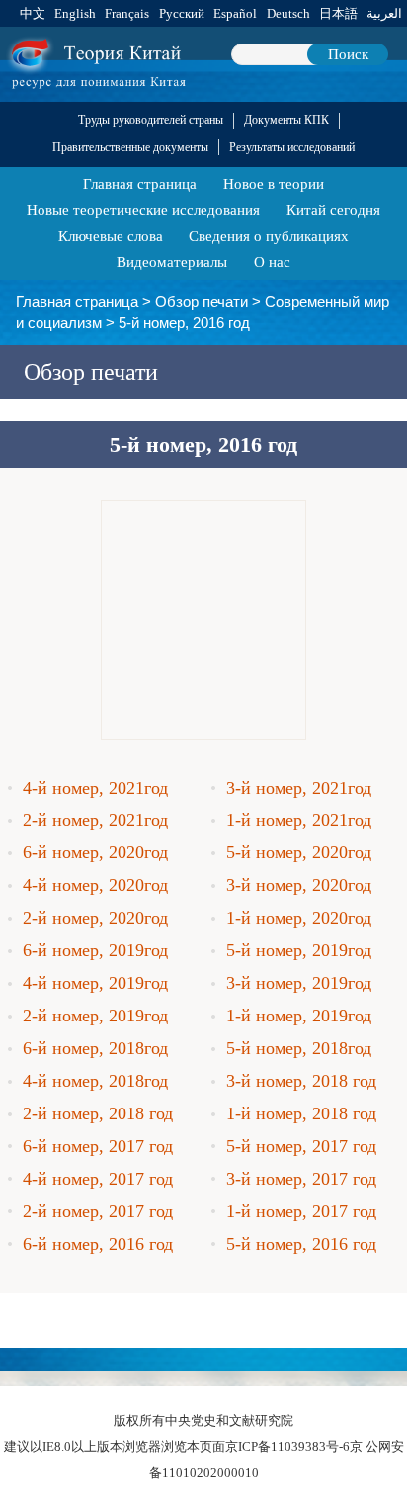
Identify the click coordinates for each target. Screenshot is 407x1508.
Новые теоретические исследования (143, 209)
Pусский (181, 13)
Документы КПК (286, 120)
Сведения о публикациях (269, 235)
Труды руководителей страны (150, 120)
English (75, 13)
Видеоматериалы (172, 261)
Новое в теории (273, 183)
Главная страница (140, 183)
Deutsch (288, 13)
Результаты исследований (292, 147)
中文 (32, 13)
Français (127, 13)
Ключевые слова (110, 235)
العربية (384, 13)
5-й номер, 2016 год (184, 322)
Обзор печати (201, 301)
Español (235, 13)
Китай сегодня (333, 209)
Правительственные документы (130, 147)
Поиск (348, 53)
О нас (272, 261)
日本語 (338, 13)
